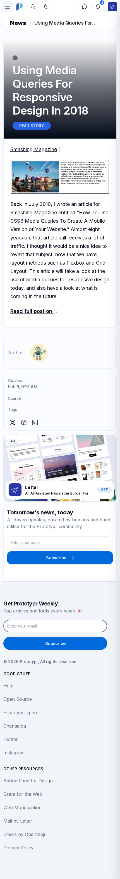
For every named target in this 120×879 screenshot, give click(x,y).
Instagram (14, 753)
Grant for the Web (22, 794)
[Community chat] (84, 6)
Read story (31, 125)
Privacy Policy (18, 848)
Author (15, 352)
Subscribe (56, 557)
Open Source (17, 699)
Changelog (14, 726)
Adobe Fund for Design (28, 780)
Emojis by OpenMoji (24, 834)
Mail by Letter (17, 821)
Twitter (10, 739)
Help (8, 685)
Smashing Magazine (33, 149)
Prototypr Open (20, 712)
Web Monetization (22, 807)
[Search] (33, 6)
